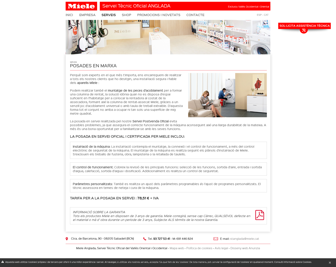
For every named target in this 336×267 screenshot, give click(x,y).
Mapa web (177, 248)
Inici (69, 15)
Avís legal (221, 248)
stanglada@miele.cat (244, 238)
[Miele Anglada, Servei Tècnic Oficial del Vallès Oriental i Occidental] (82, 5)
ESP (259, 14)
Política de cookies (199, 248)
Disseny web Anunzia (245, 248)
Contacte (195, 15)
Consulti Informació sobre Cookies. (293, 261)
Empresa (87, 15)
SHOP (126, 15)
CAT (266, 14)
